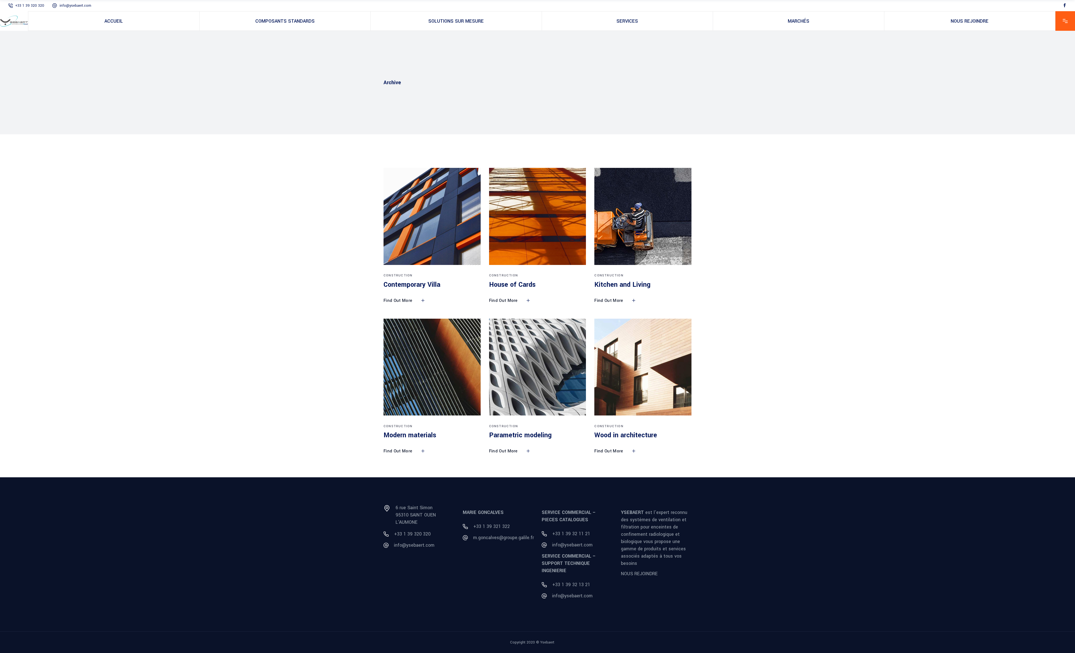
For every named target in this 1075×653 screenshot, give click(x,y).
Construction (398, 275)
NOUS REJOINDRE (639, 573)
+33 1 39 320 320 (29, 5)
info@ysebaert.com (75, 5)
